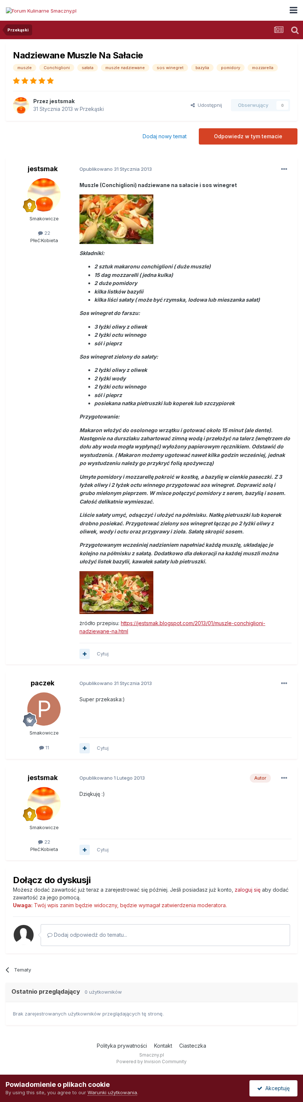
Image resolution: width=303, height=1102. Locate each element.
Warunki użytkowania (112, 1092)
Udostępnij (208, 105)
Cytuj (103, 654)
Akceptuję (276, 1088)
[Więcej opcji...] (284, 169)
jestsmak (62, 101)
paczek (42, 683)
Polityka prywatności (122, 1045)
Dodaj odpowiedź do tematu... (89, 935)
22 (46, 233)
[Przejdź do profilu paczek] (44, 709)
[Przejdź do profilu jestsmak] (21, 105)
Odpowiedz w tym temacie (248, 136)
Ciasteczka (192, 1045)
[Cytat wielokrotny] (84, 654)
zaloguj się (248, 889)
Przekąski (92, 109)
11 (46, 747)
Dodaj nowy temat (165, 136)
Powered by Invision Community (151, 1061)
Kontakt (163, 1045)
